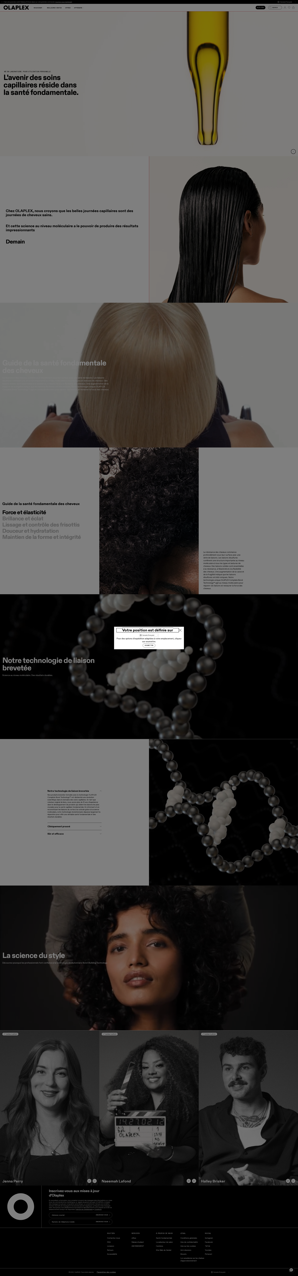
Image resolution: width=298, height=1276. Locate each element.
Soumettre (149, 645)
